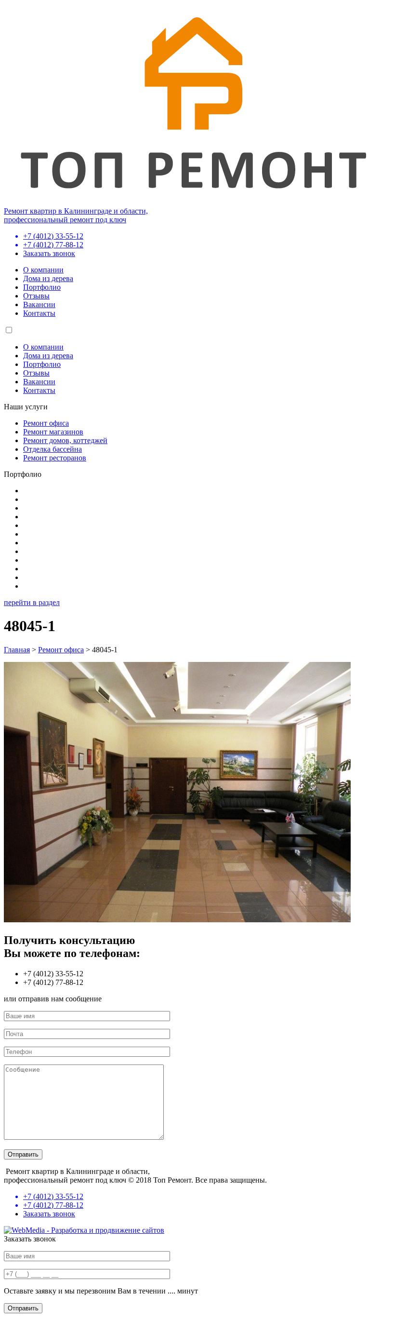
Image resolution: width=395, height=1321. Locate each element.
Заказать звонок (49, 253)
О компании (43, 270)
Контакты (39, 313)
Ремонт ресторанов (54, 458)
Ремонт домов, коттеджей (65, 440)
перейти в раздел (32, 602)
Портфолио (42, 287)
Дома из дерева (48, 278)
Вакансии (39, 304)
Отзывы (36, 296)
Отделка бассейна (52, 449)
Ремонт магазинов (53, 432)
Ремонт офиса (46, 423)
